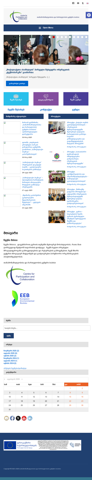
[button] (89, 15)
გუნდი (76, 109)
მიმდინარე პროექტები (76, 147)
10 (86, 37)
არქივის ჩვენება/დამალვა (15, 368)
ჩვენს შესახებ (16, 109)
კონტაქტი (46, 109)
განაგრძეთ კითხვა (17, 83)
